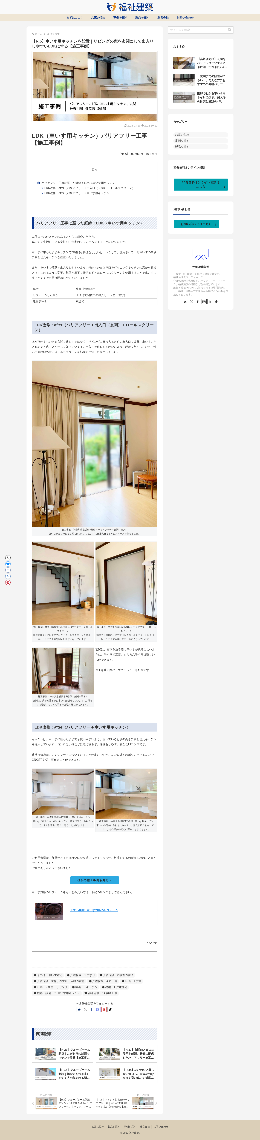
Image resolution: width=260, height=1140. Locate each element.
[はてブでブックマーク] (8, 576)
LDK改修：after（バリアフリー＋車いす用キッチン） (78, 193)
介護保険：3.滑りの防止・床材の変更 (61, 981)
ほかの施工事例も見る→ (94, 880)
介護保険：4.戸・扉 (104, 981)
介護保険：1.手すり (82, 975)
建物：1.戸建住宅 (116, 987)
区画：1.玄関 (133, 981)
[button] (230, 30)
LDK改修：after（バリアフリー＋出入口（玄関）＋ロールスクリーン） (89, 188)
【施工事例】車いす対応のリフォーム (94, 910)
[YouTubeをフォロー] (104, 1009)
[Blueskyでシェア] (8, 564)
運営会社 (145, 1126)
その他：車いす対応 (49, 975)
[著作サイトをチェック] (79, 1009)
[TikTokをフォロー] (110, 1009)
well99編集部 (200, 266)
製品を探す (114, 1126)
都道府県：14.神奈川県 (102, 993)
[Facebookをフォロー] (91, 1009)
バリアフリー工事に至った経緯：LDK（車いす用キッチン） (80, 182)
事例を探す (130, 1126)
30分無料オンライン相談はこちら (201, 184)
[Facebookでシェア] (8, 570)
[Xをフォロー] (85, 1009)
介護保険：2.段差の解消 (118, 975)
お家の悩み (98, 1126)
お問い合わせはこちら (196, 223)
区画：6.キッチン (86, 987)
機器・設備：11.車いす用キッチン (58, 993)
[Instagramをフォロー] (97, 1009)
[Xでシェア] (8, 557)
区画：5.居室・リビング (52, 987)
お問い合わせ (161, 1126)
